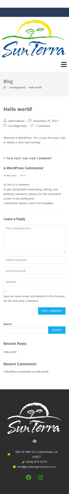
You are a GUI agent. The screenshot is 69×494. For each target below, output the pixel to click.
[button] (34, 441)
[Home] (4, 87)
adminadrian (16, 121)
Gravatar (48, 203)
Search (7, 324)
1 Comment (42, 126)
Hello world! (10, 352)
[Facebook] (28, 477)
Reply (23, 175)
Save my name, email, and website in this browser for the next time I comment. (34, 298)
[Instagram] (40, 477)
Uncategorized (17, 126)
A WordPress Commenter (23, 168)
